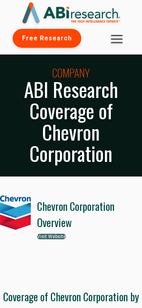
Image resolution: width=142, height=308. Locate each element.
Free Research (47, 38)
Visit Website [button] (51, 236)
